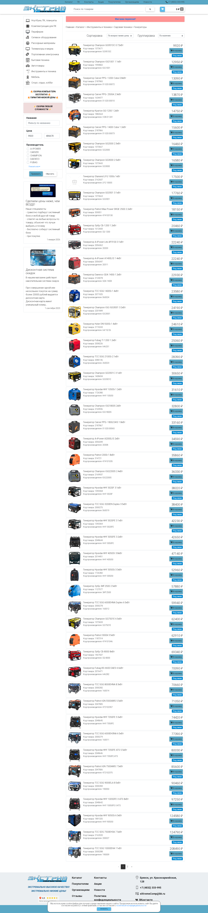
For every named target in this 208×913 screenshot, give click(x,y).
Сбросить (50, 174)
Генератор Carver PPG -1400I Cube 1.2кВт (104, 127)
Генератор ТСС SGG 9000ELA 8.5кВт (102, 782)
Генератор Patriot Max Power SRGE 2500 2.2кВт (107, 209)
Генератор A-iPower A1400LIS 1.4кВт (102, 258)
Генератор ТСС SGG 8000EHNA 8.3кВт (102, 684)
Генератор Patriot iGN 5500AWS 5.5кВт (103, 700)
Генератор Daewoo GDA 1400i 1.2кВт (102, 274)
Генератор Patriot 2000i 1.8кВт (99, 455)
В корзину (177, 51)
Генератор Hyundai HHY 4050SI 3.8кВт (102, 553)
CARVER (34, 152)
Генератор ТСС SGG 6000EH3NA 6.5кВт (103, 733)
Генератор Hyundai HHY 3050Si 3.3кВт (102, 569)
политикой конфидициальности (131, 905)
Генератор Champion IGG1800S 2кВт (102, 405)
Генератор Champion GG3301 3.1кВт (102, 192)
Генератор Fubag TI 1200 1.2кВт (99, 340)
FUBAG (33, 162)
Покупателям (114, 2)
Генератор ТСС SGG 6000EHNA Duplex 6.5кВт (106, 602)
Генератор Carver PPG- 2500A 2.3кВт (102, 94)
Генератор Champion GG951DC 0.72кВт (103, 45)
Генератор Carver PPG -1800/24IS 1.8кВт (104, 422)
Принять (104, 909)
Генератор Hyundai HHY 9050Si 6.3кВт (102, 815)
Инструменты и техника (99, 27)
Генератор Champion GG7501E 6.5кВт (102, 618)
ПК (78, 2)
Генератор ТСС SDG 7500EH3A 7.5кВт (102, 832)
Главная (70, 27)
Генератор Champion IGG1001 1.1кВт (102, 61)
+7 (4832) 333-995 (176, 2)
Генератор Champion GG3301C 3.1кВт (102, 373)
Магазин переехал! (125, 19)
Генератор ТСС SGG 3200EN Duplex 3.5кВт (105, 504)
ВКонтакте (146, 899)
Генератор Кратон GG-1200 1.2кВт (101, 110)
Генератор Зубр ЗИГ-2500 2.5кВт (100, 586)
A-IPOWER (35, 148)
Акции (101, 2)
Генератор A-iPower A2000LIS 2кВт (101, 438)
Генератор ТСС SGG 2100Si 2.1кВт (101, 356)
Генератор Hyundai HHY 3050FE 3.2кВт (103, 536)
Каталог (69, 2)
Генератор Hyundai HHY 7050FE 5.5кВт (103, 717)
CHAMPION (36, 155)
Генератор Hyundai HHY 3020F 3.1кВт (102, 487)
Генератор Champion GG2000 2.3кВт (102, 143)
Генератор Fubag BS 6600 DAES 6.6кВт (103, 668)
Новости (147, 2)
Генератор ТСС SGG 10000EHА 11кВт (102, 848)
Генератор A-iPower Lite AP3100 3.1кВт (103, 242)
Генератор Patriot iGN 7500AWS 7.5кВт (103, 766)
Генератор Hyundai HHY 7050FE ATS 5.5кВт (105, 750)
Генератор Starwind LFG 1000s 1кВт (101, 176)
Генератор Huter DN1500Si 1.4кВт (100, 323)
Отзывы (77, 895)
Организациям (132, 2)
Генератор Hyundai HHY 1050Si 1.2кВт (102, 389)
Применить (36, 174)
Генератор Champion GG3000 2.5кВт (102, 160)
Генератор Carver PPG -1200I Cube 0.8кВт (104, 78)
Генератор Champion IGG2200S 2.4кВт (103, 471)
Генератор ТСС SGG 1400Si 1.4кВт (101, 291)
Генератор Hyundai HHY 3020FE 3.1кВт (103, 520)
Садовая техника (123, 27)
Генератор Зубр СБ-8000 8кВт (99, 651)
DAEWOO (34, 159)
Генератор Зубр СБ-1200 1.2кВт (99, 225)
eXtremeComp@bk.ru (152, 893)
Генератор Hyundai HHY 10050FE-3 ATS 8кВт (106, 799)
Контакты (89, 2)
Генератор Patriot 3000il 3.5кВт (99, 635)
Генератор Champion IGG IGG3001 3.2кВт (104, 307)
